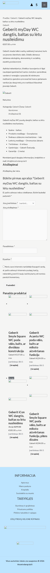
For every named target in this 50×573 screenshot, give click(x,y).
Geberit (14, 18)
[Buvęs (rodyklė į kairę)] (5, 286)
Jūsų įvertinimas (10, 203)
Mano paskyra (25, 486)
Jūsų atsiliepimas (11, 207)
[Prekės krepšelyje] (37, 5)
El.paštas (7, 259)
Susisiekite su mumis (25, 493)
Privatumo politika (25, 509)
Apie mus (25, 482)
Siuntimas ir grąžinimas (25, 505)
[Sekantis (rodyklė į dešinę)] (45, 286)
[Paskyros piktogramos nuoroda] (31, 5)
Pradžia (6, 18)
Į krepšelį (14, 365)
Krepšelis (25, 489)
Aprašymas (13, 110)
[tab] (27, 110)
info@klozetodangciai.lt (17, 161)
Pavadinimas (9, 246)
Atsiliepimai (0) (14, 114)
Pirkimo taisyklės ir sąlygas (25, 513)
